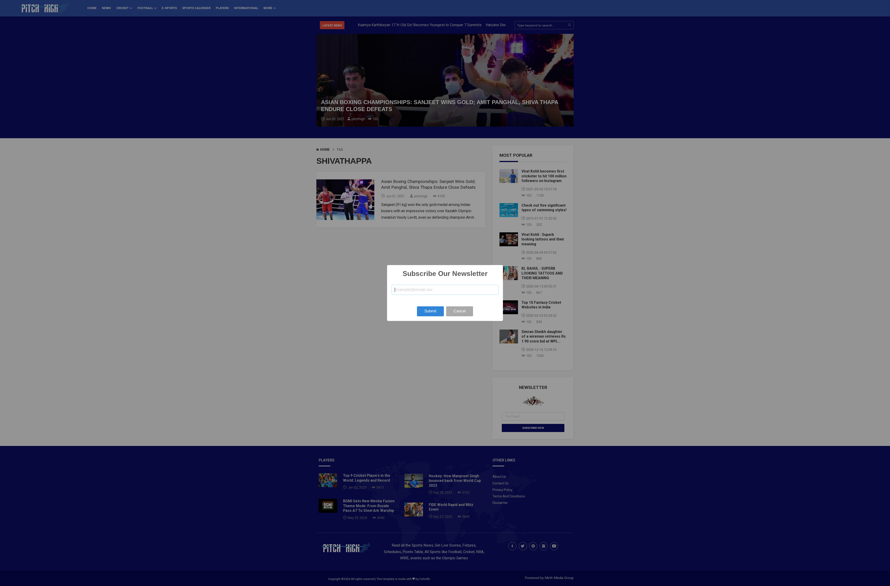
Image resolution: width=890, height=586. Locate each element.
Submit (430, 311)
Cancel (460, 311)
